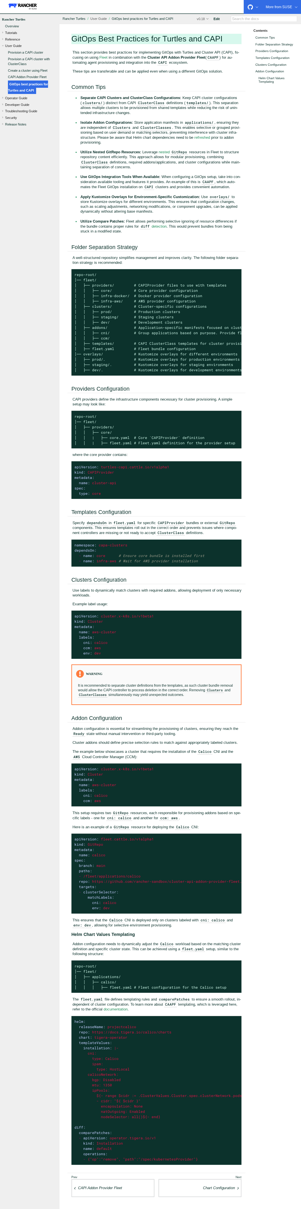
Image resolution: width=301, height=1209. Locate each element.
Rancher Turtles (13, 19)
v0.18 (201, 19)
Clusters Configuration (270, 64)
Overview (12, 26)
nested (164, 152)
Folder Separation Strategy (274, 44)
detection (154, 226)
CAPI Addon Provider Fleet (27, 77)
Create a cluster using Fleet (27, 70)
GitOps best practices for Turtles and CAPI (28, 87)
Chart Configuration (219, 1188)
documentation (116, 1009)
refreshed (202, 137)
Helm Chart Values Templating (271, 80)
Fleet (103, 57)
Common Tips (265, 37)
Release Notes (15, 124)
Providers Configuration (271, 51)
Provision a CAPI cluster (25, 52)
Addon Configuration (269, 71)
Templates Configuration (272, 58)
